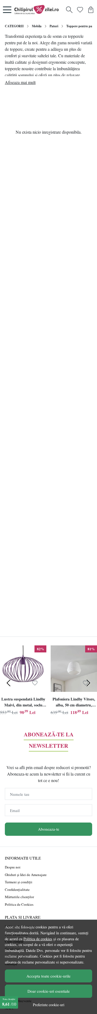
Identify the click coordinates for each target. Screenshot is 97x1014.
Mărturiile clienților (19, 896)
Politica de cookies (37, 938)
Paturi (54, 26)
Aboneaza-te (48, 829)
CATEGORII (14, 26)
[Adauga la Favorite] (35, 683)
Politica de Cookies (19, 904)
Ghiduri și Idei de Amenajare (26, 874)
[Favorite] (80, 9)
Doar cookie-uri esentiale (48, 991)
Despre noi (12, 867)
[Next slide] (88, 683)
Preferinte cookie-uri (48, 1004)
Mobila (36, 26)
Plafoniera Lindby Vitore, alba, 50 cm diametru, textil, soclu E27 (74, 702)
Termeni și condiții (18, 882)
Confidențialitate (17, 889)
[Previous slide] (8, 683)
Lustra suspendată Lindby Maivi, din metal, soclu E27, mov (23, 702)
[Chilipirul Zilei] (38, 9)
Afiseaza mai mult (20, 82)
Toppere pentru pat (79, 26)
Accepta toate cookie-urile (48, 976)
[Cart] (91, 9)
